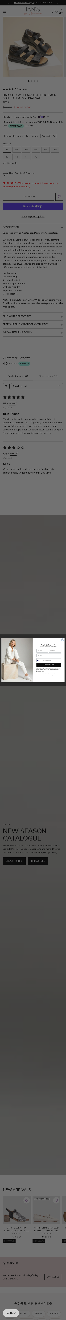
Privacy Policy (38, 671)
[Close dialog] (62, 639)
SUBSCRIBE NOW (48, 665)
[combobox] (39, 660)
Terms (43, 671)
